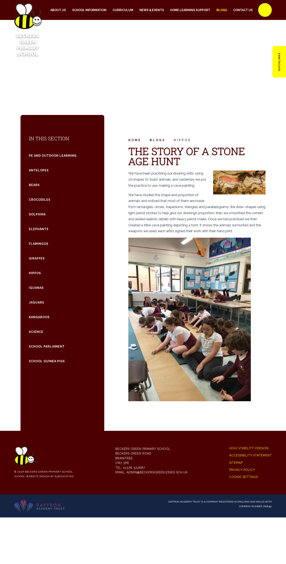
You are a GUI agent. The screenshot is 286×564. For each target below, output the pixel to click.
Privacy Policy (242, 470)
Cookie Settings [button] (243, 477)
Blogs (157, 140)
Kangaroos (39, 317)
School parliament (47, 346)
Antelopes (39, 170)
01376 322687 (134, 467)
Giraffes (37, 258)
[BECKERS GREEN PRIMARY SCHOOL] (27, 10)
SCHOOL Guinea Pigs (47, 361)
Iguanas (36, 287)
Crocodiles (39, 199)
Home (134, 140)
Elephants (39, 229)
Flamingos (38, 243)
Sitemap (236, 462)
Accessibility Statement (250, 455)
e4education (64, 476)
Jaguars (36, 302)
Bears (34, 185)
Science (36, 331)
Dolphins (37, 214)
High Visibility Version (249, 448)
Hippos (182, 140)
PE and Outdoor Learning (53, 155)
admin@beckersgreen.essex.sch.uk (157, 472)
